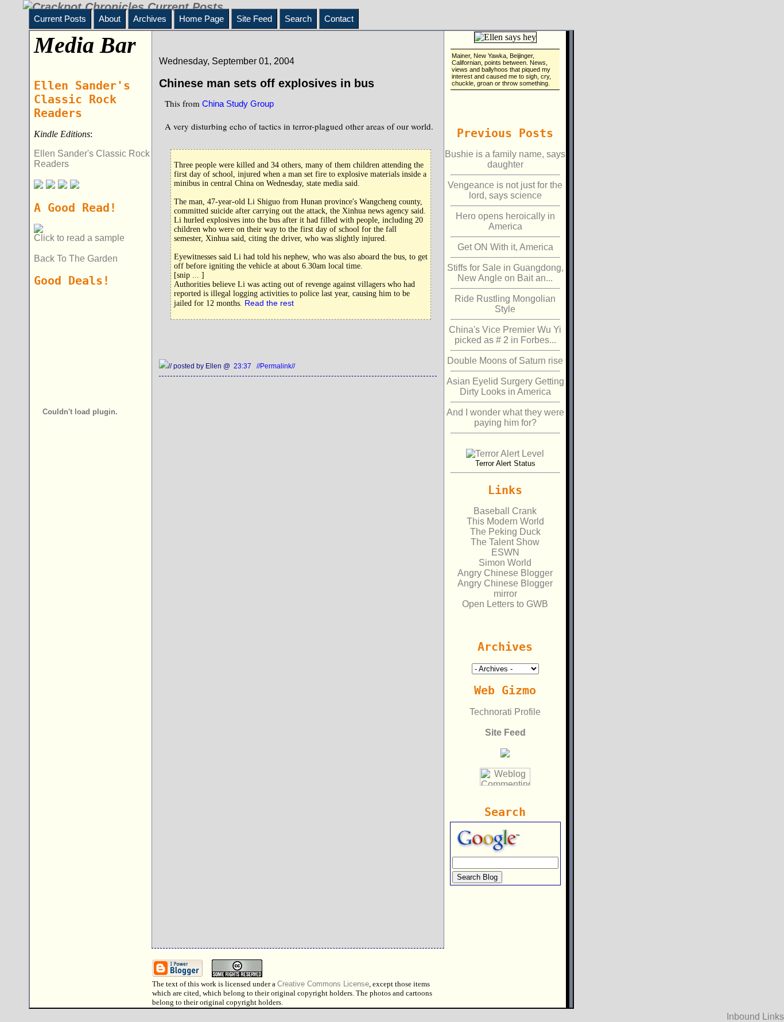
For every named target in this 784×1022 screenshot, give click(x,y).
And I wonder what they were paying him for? (505, 417)
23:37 (243, 366)
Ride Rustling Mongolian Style (505, 304)
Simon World (505, 563)
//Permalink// (276, 366)
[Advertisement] (82, 580)
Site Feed (254, 19)
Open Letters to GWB (505, 604)
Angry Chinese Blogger (505, 573)
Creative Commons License (323, 984)
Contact (339, 19)
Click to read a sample (79, 238)
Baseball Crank (505, 511)
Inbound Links (755, 1016)
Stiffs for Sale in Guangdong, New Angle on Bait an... (505, 273)
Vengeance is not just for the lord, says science (505, 190)
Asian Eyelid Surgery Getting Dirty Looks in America (505, 386)
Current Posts (60, 19)
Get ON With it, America (505, 247)
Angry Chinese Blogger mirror (505, 588)
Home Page (201, 19)
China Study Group (238, 103)
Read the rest (269, 303)
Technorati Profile (505, 712)
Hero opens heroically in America (505, 221)
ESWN (505, 552)
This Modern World (505, 521)
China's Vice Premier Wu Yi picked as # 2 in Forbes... (505, 335)
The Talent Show (505, 542)
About (110, 19)
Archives (149, 19)
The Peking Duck (505, 532)
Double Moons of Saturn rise (505, 361)
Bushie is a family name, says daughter (505, 159)
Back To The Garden (76, 258)
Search (298, 19)
